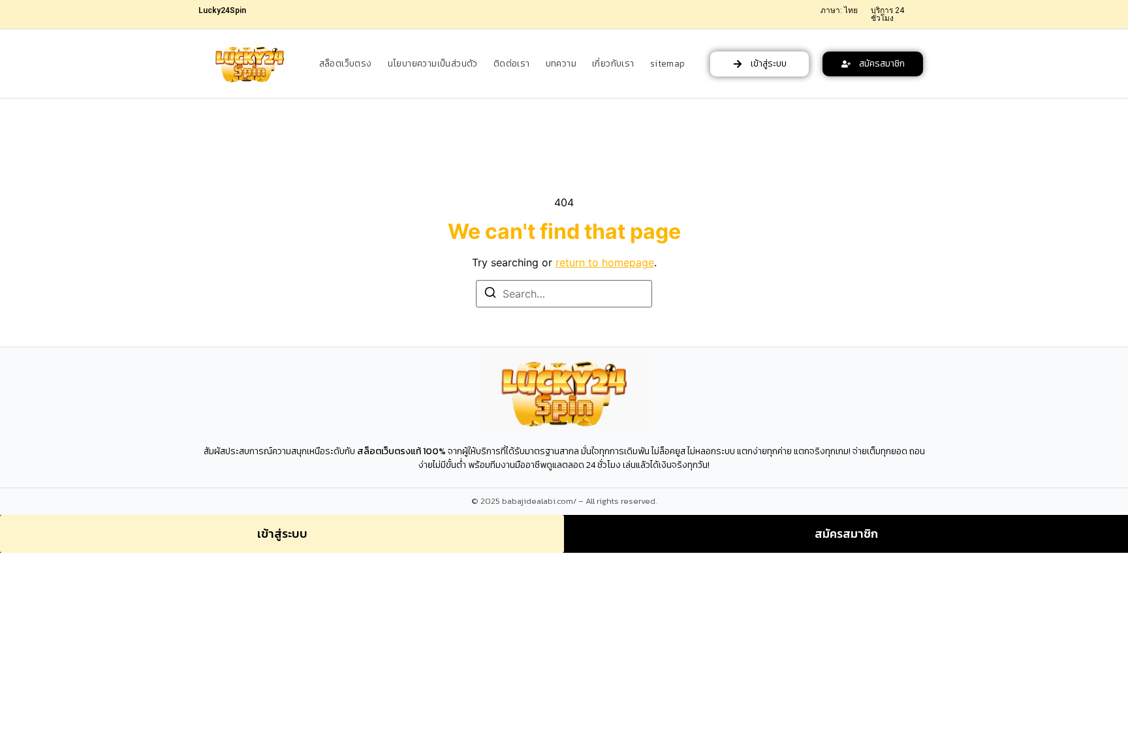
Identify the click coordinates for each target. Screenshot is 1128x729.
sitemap (667, 63)
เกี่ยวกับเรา (613, 63)
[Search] (490, 294)
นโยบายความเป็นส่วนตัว (433, 63)
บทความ (561, 63)
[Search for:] (564, 293)
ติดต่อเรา (512, 63)
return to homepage (605, 262)
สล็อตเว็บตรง (345, 63)
